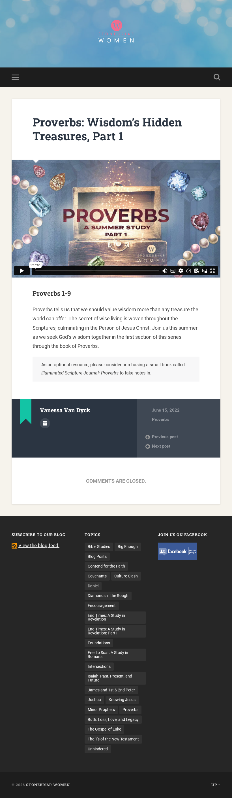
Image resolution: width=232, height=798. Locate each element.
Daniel (93, 586)
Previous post (165, 436)
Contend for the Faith (106, 566)
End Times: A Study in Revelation (106, 617)
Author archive (45, 423)
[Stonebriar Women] (115, 34)
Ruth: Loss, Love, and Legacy (113, 719)
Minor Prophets (101, 709)
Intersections (99, 666)
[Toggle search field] (217, 77)
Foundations (99, 643)
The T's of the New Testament (113, 739)
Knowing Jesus (122, 699)
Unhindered (98, 749)
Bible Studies (99, 546)
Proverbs (160, 419)
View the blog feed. (38, 545)
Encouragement (102, 605)
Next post (161, 446)
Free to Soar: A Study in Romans (108, 654)
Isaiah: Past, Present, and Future (110, 678)
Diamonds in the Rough (108, 595)
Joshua (94, 699)
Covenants (97, 576)
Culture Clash (126, 576)
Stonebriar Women (48, 784)
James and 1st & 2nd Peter (111, 690)
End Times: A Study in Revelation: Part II (106, 631)
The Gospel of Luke (104, 729)
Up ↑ (215, 784)
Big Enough (128, 546)
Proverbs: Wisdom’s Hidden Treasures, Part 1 (107, 129)
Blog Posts (97, 556)
